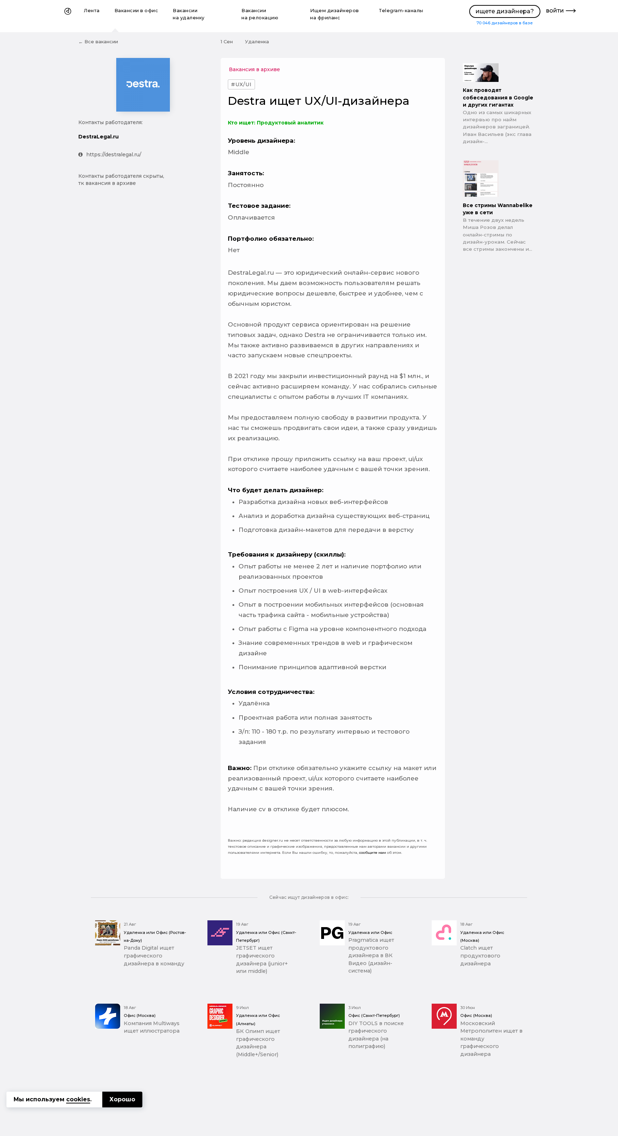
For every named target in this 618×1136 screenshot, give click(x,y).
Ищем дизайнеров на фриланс (334, 14)
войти (555, 10)
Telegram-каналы (401, 10)
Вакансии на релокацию (259, 14)
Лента (92, 10)
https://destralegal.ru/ (113, 154)
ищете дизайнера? (505, 11)
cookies (78, 1099)
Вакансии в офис (136, 10)
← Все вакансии (98, 41)
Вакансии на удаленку (189, 14)
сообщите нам (372, 852)
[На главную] (68, 16)
